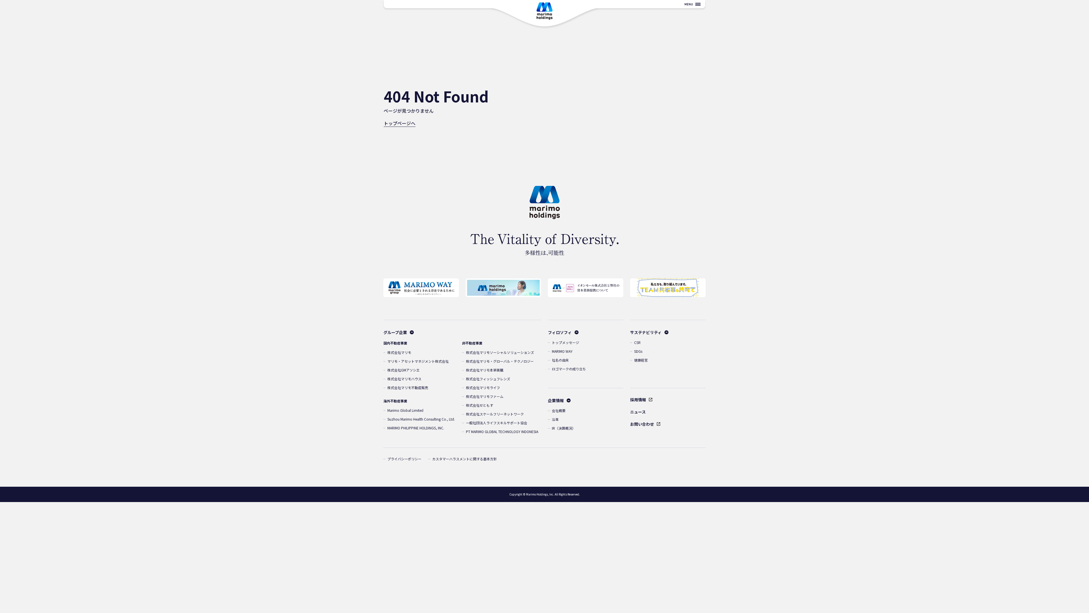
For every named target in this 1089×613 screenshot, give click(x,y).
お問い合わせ (642, 424)
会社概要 (558, 410)
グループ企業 (395, 332)
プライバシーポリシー (404, 458)
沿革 (555, 419)
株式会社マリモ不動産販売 (407, 387)
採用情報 (638, 399)
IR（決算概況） (563, 428)
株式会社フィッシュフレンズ (488, 378)
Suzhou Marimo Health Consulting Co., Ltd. (421, 419)
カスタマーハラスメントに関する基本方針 (464, 458)
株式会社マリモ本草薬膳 (484, 370)
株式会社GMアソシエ (403, 370)
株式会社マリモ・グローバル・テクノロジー (500, 361)
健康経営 (641, 360)
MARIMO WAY (562, 351)
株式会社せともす (479, 405)
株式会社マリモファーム (484, 396)
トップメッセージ (565, 342)
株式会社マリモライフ (483, 387)
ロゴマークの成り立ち (569, 368)
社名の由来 (560, 360)
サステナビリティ (646, 332)
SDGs (638, 351)
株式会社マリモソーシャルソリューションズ (500, 352)
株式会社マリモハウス (404, 378)
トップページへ (399, 123)
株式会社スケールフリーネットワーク (495, 414)
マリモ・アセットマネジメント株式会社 (418, 361)
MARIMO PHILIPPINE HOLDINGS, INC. (415, 427)
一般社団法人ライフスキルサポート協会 (496, 422)
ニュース (638, 412)
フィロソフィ (560, 332)
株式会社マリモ (399, 352)
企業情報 (556, 400)
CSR (637, 342)
